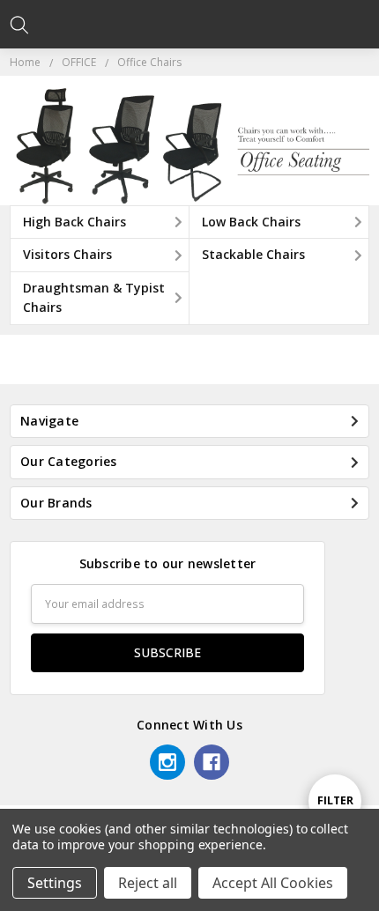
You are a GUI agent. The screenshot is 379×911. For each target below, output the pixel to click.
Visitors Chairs (67, 254)
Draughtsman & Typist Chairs (94, 297)
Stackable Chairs (253, 254)
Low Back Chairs (251, 221)
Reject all (147, 882)
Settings (54, 882)
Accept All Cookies (272, 882)
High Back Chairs (74, 221)
